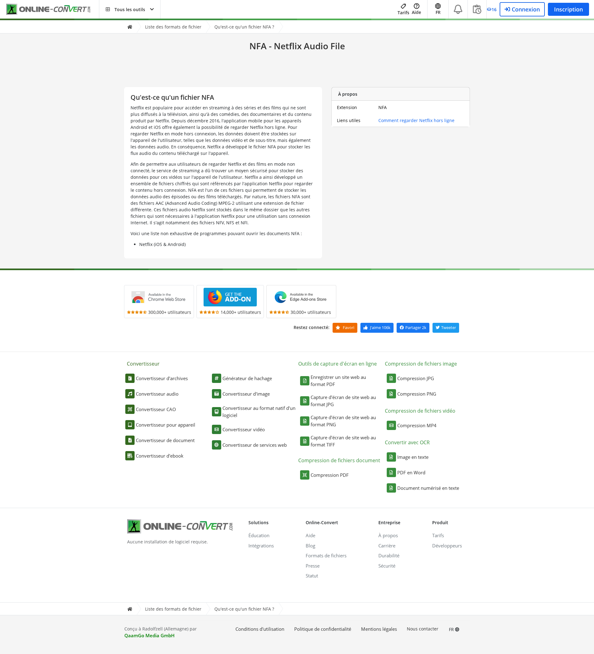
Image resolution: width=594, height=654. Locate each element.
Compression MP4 (417, 425)
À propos (388, 535)
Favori (348, 327)
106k (380, 327)
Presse (313, 566)
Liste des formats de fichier (173, 27)
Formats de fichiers (326, 555)
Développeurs (447, 545)
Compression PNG (416, 394)
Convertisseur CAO (156, 409)
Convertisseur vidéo (243, 429)
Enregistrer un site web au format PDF (338, 380)
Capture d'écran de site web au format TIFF (343, 441)
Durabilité (388, 555)
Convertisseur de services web (254, 445)
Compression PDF (330, 475)
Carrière (386, 545)
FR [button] (438, 12)
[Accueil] (129, 26)
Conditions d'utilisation (259, 629)
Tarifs (403, 12)
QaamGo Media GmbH (149, 635)
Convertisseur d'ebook (159, 456)
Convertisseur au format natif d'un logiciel (258, 411)
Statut (312, 576)
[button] (129, 9)
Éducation (258, 535)
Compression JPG (415, 378)
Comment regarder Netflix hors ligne (416, 120)
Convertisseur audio (157, 394)
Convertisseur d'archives (162, 378)
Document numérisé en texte (428, 488)
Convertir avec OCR (407, 442)
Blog (310, 545)
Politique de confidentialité (322, 629)
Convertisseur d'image (246, 394)
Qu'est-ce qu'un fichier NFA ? (244, 27)
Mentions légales (379, 629)
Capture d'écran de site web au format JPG (343, 400)
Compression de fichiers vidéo (420, 410)
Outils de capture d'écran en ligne (337, 363)
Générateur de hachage (247, 378)
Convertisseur (143, 363)
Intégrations (261, 545)
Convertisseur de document (165, 440)
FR (452, 629)
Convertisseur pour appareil (165, 425)
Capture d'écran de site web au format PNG (343, 421)
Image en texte (412, 457)
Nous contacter (422, 629)
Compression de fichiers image (421, 363)
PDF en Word (411, 472)
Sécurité (386, 566)
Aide (416, 12)
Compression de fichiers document (339, 460)
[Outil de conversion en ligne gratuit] (52, 9)
